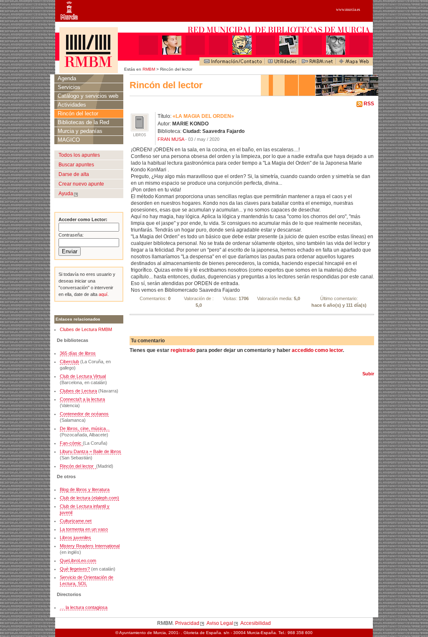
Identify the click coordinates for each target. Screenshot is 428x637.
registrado (183, 350)
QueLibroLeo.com (78, 560)
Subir (368, 373)
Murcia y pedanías (80, 131)
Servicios (69, 87)
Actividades (72, 105)
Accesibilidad (255, 623)
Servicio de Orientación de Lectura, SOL (86, 580)
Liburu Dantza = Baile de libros (90, 451)
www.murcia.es (348, 10)
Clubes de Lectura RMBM (86, 329)
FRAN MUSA (171, 139)
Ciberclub (69, 361)
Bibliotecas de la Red (83, 122)
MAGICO (69, 140)
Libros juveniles (75, 537)
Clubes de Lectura (78, 390)
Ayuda (66, 193)
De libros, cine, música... (85, 428)
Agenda (67, 78)
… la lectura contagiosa (83, 607)
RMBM (149, 69)
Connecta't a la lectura (82, 399)
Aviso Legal (219, 623)
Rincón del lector (78, 113)
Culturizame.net (76, 520)
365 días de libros (78, 353)
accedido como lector (317, 350)
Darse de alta (74, 174)
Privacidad (187, 623)
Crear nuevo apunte (81, 184)
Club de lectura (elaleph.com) (89, 497)
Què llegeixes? (75, 568)
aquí (102, 294)
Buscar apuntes (76, 165)
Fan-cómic (71, 443)
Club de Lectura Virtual (83, 376)
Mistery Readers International (90, 545)
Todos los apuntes (79, 155)
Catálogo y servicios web (88, 96)
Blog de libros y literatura (85, 489)
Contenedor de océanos (84, 413)
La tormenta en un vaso (84, 529)
